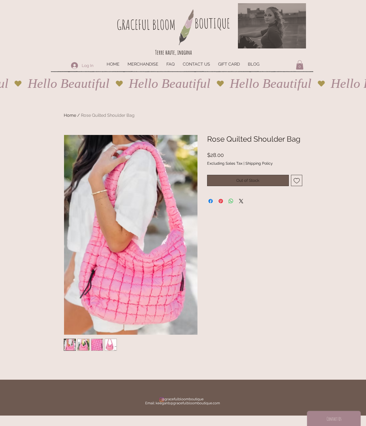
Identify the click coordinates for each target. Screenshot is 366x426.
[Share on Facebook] (210, 201)
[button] (300, 65)
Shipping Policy (259, 163)
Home (70, 115)
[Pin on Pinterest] (221, 201)
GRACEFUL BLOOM (146, 24)
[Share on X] (241, 201)
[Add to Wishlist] (296, 180)
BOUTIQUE (212, 23)
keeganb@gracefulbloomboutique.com (188, 403)
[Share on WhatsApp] (231, 201)
